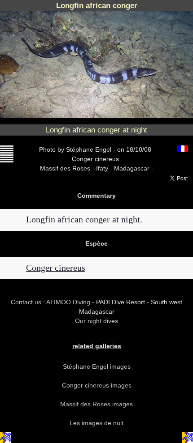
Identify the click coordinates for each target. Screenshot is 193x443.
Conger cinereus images (97, 385)
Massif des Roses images (96, 404)
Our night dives (96, 320)
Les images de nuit (96, 422)
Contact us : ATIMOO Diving (51, 302)
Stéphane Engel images (97, 366)
